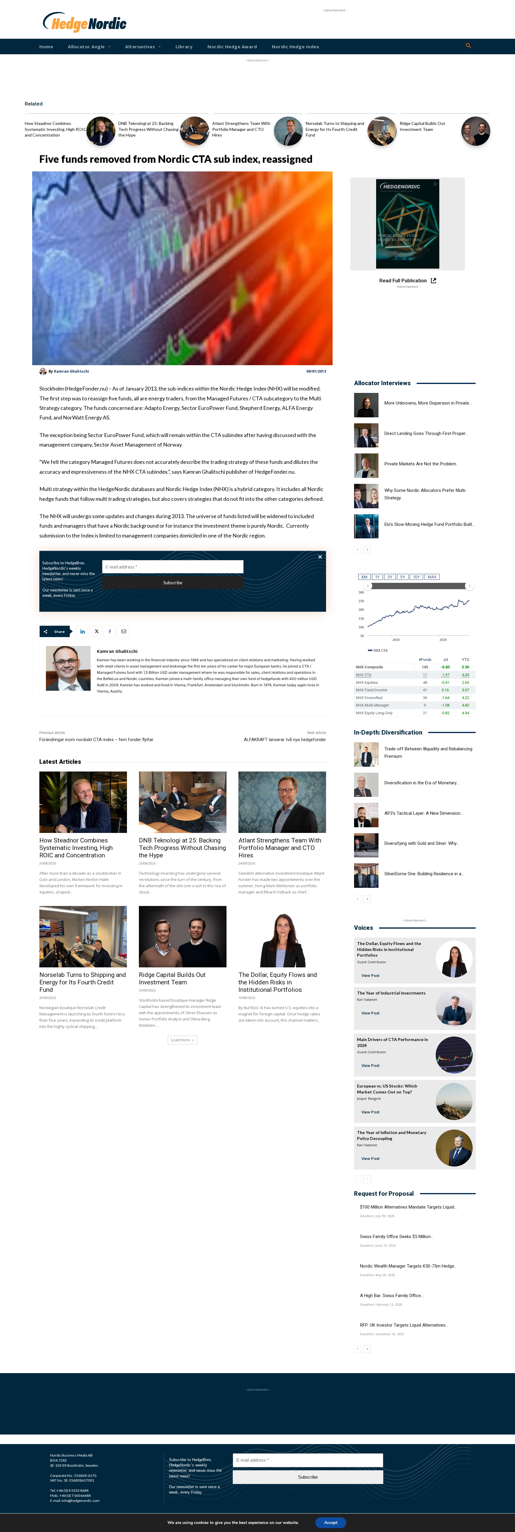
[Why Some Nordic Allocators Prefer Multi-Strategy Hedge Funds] (366, 496)
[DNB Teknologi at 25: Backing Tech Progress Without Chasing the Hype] (194, 131)
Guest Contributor (371, 962)
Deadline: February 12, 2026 (381, 1304)
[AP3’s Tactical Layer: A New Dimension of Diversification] (366, 815)
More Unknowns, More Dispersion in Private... (428, 403)
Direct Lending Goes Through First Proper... (426, 433)
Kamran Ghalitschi (71, 371)
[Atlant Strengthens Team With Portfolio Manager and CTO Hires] (288, 131)
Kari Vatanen (367, 999)
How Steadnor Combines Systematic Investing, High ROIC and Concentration (55, 129)
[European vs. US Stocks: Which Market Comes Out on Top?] (454, 1101)
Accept (330, 1522)
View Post (370, 975)
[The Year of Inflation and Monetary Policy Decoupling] (454, 1148)
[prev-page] (358, 550)
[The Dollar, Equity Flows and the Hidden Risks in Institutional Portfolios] (282, 936)
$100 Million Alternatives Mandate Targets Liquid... (408, 1207)
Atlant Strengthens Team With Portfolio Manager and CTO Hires (241, 129)
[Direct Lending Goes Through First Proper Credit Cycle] (366, 435)
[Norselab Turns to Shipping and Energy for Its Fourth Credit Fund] (381, 131)
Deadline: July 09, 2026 (377, 1216)
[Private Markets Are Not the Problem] (366, 465)
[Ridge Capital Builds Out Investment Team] (475, 131)
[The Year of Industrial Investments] (454, 1008)
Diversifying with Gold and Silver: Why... (421, 843)
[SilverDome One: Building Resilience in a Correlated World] (366, 875)
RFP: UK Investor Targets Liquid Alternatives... (404, 1325)
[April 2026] (407, 224)
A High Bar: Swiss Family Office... (392, 1295)
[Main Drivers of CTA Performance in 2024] (454, 1055)
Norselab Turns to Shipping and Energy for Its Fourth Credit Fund (335, 129)
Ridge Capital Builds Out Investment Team (172, 978)
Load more (180, 1039)
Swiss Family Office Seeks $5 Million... (396, 1236)
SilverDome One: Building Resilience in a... (424, 873)
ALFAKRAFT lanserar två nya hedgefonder (285, 739)
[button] (468, 46)
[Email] (123, 631)
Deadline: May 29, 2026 (377, 1275)
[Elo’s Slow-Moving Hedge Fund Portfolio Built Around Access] (366, 526)
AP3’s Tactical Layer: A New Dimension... (423, 813)
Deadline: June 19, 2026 (378, 1245)
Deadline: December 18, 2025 (382, 1334)
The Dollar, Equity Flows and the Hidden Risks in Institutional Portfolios (277, 982)
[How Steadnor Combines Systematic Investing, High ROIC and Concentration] (100, 131)
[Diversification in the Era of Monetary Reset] (366, 785)
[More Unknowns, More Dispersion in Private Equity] (366, 405)
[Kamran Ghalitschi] (44, 371)
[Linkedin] (82, 631)
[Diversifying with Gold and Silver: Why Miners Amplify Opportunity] (366, 845)
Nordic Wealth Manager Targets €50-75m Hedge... (408, 1266)
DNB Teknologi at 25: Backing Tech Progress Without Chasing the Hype (148, 129)
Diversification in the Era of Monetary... (421, 783)
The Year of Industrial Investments (391, 992)
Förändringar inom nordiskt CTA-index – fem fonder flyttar (96, 739)
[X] (96, 631)
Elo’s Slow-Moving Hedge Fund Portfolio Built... (429, 524)
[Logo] (62, 22)
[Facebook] (110, 631)
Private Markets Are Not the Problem (420, 464)
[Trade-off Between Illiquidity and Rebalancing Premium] (366, 754)
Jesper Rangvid (369, 1098)
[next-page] (367, 550)
